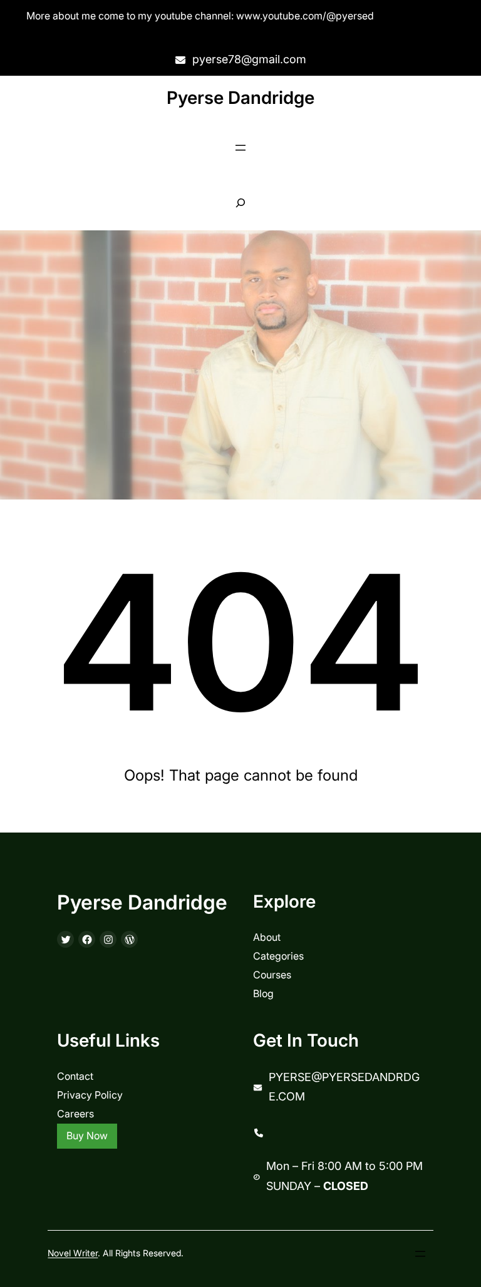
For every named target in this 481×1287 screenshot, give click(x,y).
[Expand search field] (241, 203)
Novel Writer (73, 1253)
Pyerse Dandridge (240, 97)
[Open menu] (240, 148)
